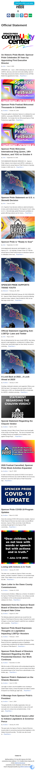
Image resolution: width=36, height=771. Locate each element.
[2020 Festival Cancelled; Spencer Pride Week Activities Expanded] (18, 451)
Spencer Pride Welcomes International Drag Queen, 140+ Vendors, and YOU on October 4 (16, 152)
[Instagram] (13, 15)
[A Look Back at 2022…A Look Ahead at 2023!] (18, 362)
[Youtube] (26, 15)
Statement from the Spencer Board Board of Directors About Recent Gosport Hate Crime (17, 608)
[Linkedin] (21, 15)
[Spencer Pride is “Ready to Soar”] (18, 228)
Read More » (23, 76)
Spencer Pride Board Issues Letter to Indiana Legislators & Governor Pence (17, 719)
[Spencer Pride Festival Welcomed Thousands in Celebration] (18, 90)
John (4, 66)
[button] (18, 11)
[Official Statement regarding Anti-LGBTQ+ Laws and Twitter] (18, 316)
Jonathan (5, 110)
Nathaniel (5, 290)
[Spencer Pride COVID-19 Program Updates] (18, 495)
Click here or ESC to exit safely (24, 3)
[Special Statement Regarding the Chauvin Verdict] (18, 407)
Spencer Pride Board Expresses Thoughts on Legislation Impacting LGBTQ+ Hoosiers (16, 631)
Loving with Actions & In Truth (16, 567)
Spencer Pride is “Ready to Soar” (17, 242)
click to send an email (26, 766)
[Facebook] (8, 15)
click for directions (20, 763)
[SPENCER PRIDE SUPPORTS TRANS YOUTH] (18, 270)
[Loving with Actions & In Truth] (18, 547)
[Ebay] (30, 15)
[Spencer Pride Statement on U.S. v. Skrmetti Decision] (18, 182)
